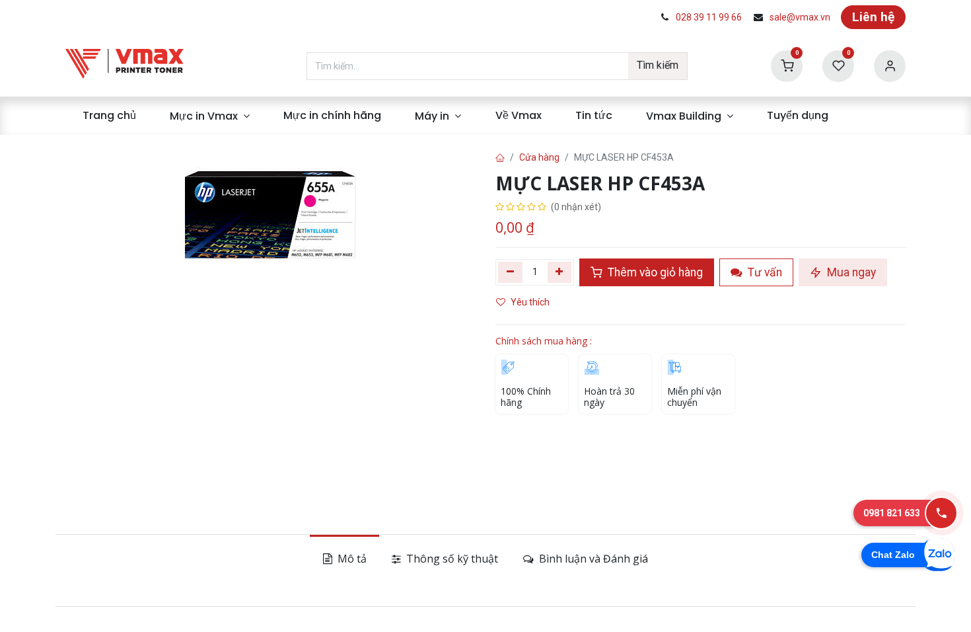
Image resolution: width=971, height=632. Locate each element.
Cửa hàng (539, 157)
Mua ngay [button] (850, 272)
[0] (787, 65)
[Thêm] (560, 272)
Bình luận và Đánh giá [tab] (592, 558)
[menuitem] (109, 115)
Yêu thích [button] (531, 302)
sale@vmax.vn (800, 17)
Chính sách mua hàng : (543, 341)
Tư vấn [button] (763, 272)
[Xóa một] (510, 272)
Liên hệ (873, 16)
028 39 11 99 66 (709, 17)
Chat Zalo (893, 554)
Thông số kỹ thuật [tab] (451, 558)
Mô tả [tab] (351, 558)
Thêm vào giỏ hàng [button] (654, 272)
